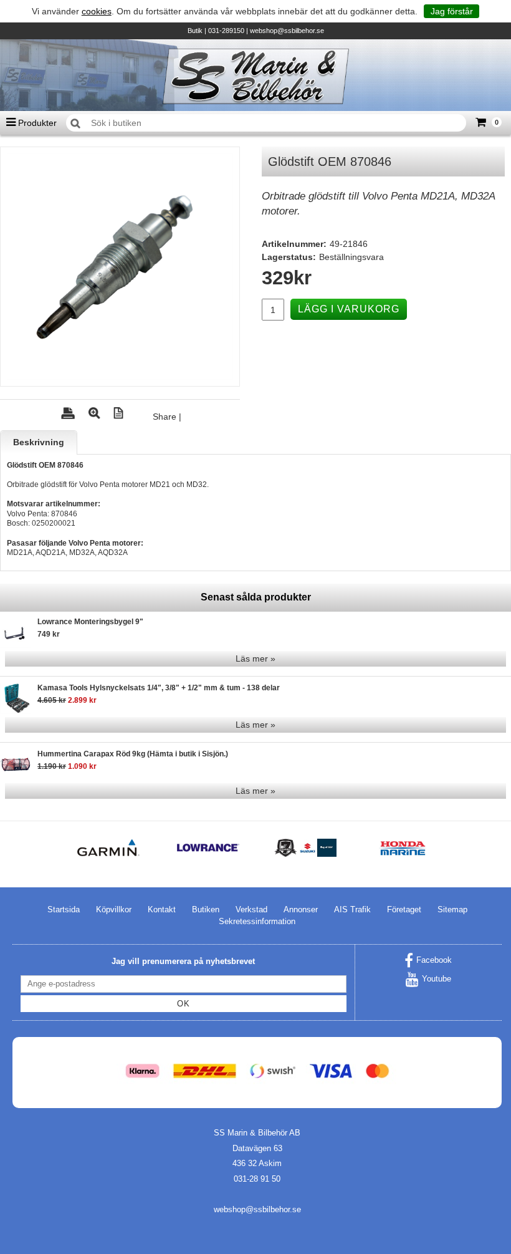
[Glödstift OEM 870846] (120, 266)
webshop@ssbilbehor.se (287, 30)
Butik (195, 30)
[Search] (75, 123)
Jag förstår (452, 11)
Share (164, 417)
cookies (97, 11)
